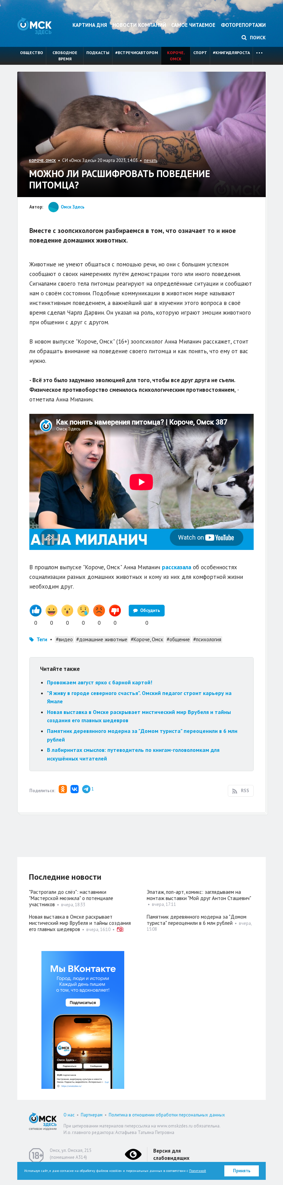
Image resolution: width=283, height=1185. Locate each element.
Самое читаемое (193, 25)
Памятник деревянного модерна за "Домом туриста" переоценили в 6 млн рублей (196, 919)
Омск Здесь (34, 26)
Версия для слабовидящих (171, 1154)
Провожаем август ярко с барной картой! (99, 682)
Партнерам (92, 1115)
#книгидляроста (231, 52)
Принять (242, 1171)
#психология (207, 639)
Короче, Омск (176, 55)
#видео (64, 639)
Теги (42, 639)
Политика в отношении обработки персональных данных (167, 1115)
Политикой (197, 1170)
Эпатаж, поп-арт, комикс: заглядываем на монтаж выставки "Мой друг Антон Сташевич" (199, 895)
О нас (69, 1115)
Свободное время (64, 55)
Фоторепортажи (243, 25)
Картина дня (89, 25)
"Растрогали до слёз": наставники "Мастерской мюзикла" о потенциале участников (71, 898)
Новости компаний (139, 25)
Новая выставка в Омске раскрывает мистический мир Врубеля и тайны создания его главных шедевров (80, 922)
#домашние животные (101, 639)
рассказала (176, 567)
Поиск (257, 37)
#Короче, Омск (147, 639)
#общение (178, 639)
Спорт (200, 52)
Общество (31, 52)
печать (150, 160)
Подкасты (97, 52)
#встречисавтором (136, 52)
